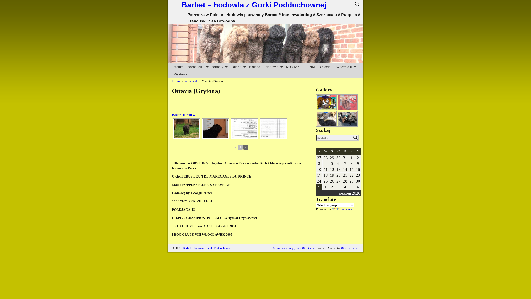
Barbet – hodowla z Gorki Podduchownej (254, 5)
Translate (346, 209)
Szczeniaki (344, 67)
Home (178, 67)
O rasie (325, 67)
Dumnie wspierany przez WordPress (293, 248)
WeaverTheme (349, 248)
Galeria (236, 67)
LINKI (311, 67)
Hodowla (272, 67)
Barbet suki (196, 67)
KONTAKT (294, 67)
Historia (254, 67)
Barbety (217, 67)
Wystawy (180, 74)
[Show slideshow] (184, 114)
